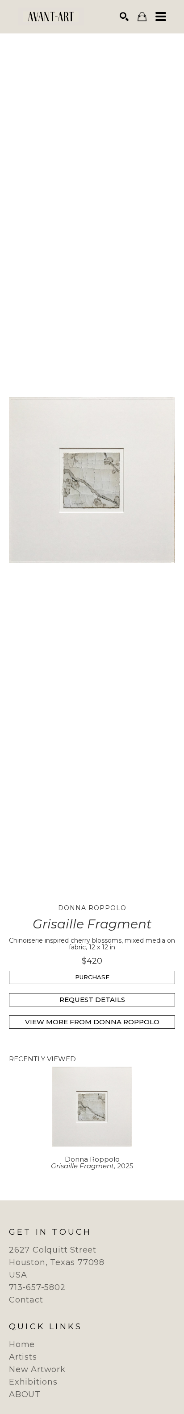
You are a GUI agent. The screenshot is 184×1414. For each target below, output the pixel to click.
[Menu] (160, 16)
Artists (23, 1357)
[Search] (124, 16)
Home (22, 1344)
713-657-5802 (37, 1287)
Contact (26, 1300)
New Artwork (37, 1369)
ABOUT (25, 1394)
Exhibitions (33, 1382)
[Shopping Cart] (142, 17)
